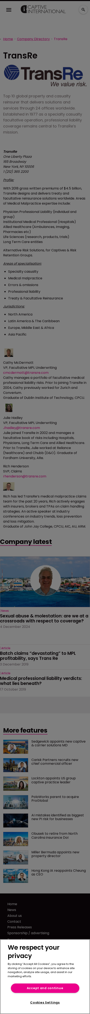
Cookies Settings (45, 1002)
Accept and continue (45, 988)
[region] (45, 976)
